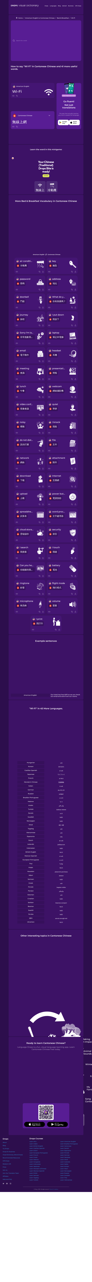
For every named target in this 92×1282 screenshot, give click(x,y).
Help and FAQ (7, 1179)
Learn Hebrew (34, 1159)
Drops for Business (9, 1151)
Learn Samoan (34, 1175)
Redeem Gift (7, 1164)
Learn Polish (33, 1173)
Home (20, 18)
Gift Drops (78, 6)
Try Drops (6, 1148)
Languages (53, 6)
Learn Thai (63, 1178)
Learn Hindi (64, 1159)
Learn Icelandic (65, 1162)
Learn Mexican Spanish (36, 1171)
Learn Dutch (33, 1150)
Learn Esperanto (65, 1150)
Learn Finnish (64, 1153)
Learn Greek (33, 1157)
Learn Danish (64, 1148)
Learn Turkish (33, 1180)
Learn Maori (64, 1168)
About (5, 1142)
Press (4, 1167)
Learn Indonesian (35, 1164)
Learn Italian (64, 1164)
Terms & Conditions (54, 1189)
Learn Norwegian (66, 1171)
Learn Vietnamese (66, 1180)
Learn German (65, 1155)
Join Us (5, 1170)
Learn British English (36, 1146)
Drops (46, 6)
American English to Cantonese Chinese (40, 18)
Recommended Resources (11, 1158)
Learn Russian (64, 1173)
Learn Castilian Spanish (37, 1148)
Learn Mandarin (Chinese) (37, 1168)
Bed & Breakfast (63, 18)
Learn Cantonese (65, 1146)
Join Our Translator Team (11, 1173)
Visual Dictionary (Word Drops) (13, 1155)
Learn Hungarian (34, 1162)
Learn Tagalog (34, 1178)
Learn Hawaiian (65, 1157)
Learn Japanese (34, 1166)
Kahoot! (64, 6)
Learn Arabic (33, 1144)
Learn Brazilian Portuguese (69, 1144)
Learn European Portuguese (38, 1153)
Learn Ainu (32, 1141)
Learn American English (68, 1141)
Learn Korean (64, 1166)
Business (71, 6)
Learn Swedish (65, 1175)
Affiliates (5, 1176)
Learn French (33, 1155)
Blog (59, 6)
